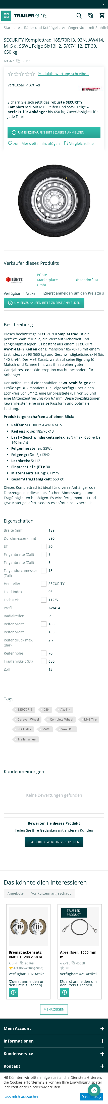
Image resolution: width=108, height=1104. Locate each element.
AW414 (66, 709)
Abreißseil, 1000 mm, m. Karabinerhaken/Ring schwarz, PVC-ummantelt (79, 954)
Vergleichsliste (81, 143)
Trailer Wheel (27, 739)
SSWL (46, 729)
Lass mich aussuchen (21, 1096)
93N (46, 709)
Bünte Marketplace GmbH (47, 279)
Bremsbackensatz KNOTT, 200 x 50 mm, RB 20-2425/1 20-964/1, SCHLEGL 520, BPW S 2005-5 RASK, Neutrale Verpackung (28, 954)
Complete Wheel (61, 719)
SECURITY (24, 729)
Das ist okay (91, 1096)
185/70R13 (25, 709)
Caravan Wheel (28, 719)
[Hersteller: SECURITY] (91, 89)
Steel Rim (67, 729)
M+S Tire (90, 719)
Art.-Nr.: (9, 61)
